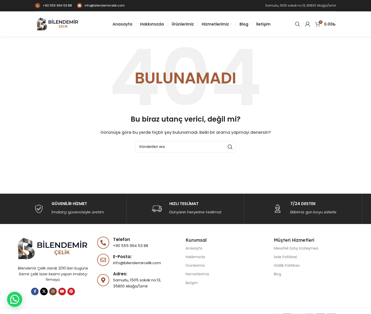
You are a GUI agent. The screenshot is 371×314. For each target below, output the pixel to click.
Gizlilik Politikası (287, 265)
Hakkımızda (195, 256)
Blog (277, 274)
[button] (14, 299)
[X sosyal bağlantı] (44, 291)
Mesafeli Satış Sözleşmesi (296, 248)
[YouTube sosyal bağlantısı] (62, 291)
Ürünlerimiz (195, 265)
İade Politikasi (285, 256)
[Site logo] (58, 23)
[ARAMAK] (230, 147)
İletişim (192, 282)
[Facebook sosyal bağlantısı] (35, 291)
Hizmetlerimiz (197, 274)
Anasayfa (194, 248)
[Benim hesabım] (308, 24)
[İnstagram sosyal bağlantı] (53, 291)
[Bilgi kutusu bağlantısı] (53, 5)
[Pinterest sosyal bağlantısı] (71, 291)
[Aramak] (298, 24)
